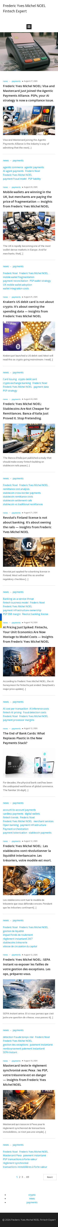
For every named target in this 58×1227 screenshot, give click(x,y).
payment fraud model (15, 178)
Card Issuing (10, 379)
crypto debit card (27, 379)
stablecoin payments (40, 832)
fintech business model (15, 602)
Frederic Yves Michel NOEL (17, 175)
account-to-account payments (19, 809)
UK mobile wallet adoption (17, 284)
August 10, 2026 (30, 1060)
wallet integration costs (16, 288)
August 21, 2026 (30, 512)
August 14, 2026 (30, 622)
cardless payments (13, 813)
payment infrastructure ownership (22, 610)
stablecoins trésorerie (15, 942)
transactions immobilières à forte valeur (25, 1167)
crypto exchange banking (17, 383)
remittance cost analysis (16, 489)
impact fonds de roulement (18, 934)
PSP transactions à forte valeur (20, 1159)
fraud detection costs (34, 712)
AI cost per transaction (15, 708)
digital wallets (32, 813)
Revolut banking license (35, 614)
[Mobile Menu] (29, 26)
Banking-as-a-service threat (18, 598)
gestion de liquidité (13, 931)
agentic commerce (13, 167)
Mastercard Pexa (12, 1155)
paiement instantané (41, 1044)
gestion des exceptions (15, 1044)
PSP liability (34, 178)
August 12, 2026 (30, 728)
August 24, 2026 (30, 399)
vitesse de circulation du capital (20, 946)
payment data (41, 386)
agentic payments (34, 167)
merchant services (44, 821)
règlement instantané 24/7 (17, 938)
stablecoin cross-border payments (22, 493)
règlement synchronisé (15, 1163)
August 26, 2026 (30, 187)
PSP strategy (10, 390)
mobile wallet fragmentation (18, 277)
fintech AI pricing (12, 712)
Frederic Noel (32, 171)
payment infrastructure (33, 825)
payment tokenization (15, 832)
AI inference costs (39, 708)
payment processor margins (18, 720)
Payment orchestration (15, 829)
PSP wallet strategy (40, 280)
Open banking (11, 825)
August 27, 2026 (30, 81)
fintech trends (10, 817)
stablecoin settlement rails (17, 500)
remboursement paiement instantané (24, 1048)
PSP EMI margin (12, 614)
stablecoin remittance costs (18, 496)
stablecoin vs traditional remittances (23, 504)
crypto (31, 1194)
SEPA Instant (10, 1052)
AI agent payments (13, 171)
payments (16, 81)
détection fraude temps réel (18, 1037)
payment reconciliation (15, 280)
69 (27, 1177)
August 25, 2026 (30, 296)
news (5, 81)
